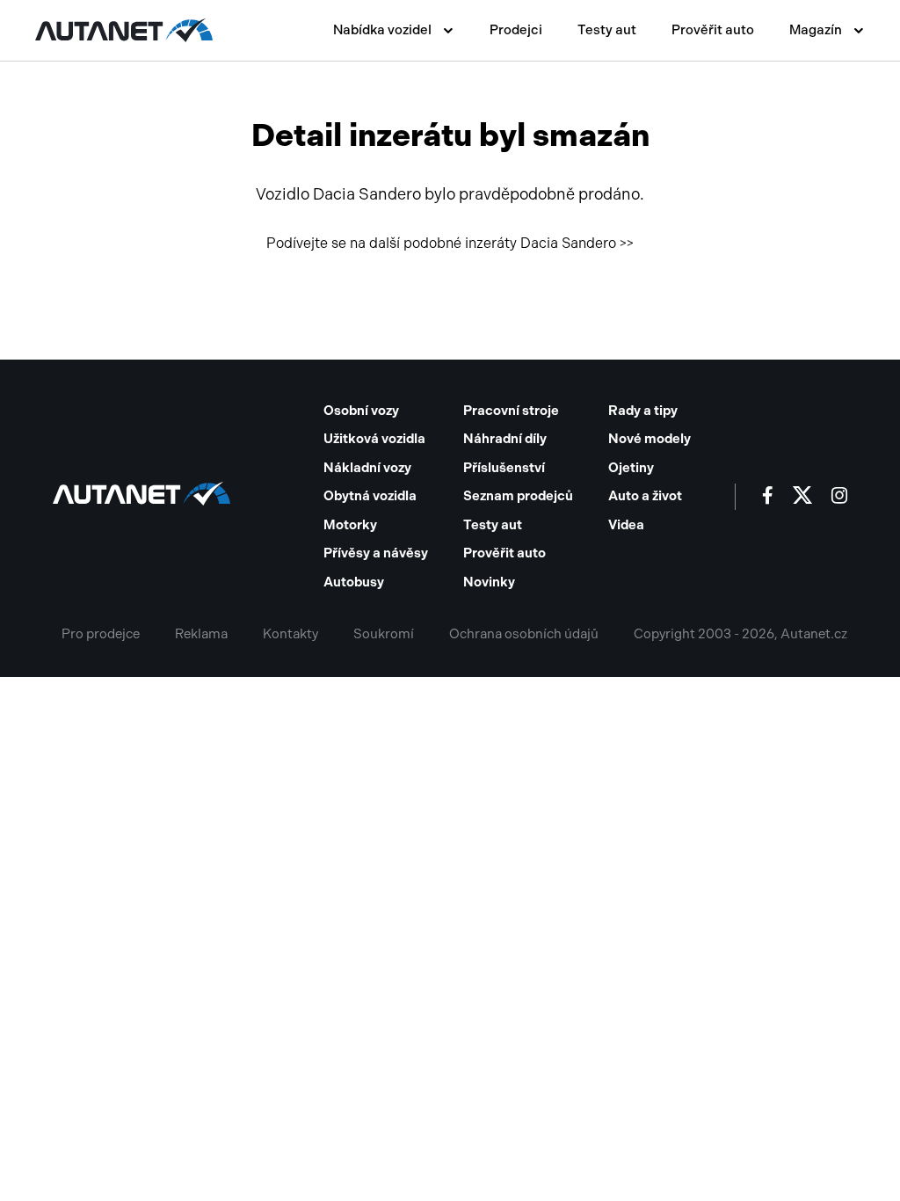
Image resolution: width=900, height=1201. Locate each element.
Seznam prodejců (518, 496)
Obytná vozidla (370, 496)
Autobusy (353, 582)
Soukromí (383, 634)
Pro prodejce (101, 634)
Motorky (350, 525)
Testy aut (606, 30)
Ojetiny (631, 468)
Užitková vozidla (374, 439)
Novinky (489, 582)
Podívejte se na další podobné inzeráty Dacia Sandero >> (450, 243)
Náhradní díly (505, 439)
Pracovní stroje (511, 411)
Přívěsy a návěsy (375, 553)
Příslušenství (504, 468)
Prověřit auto (712, 30)
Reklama (201, 634)
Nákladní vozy (367, 468)
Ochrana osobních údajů (524, 634)
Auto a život (645, 496)
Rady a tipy (643, 411)
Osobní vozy (361, 411)
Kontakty (290, 634)
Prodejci (516, 30)
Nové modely (649, 439)
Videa (626, 525)
